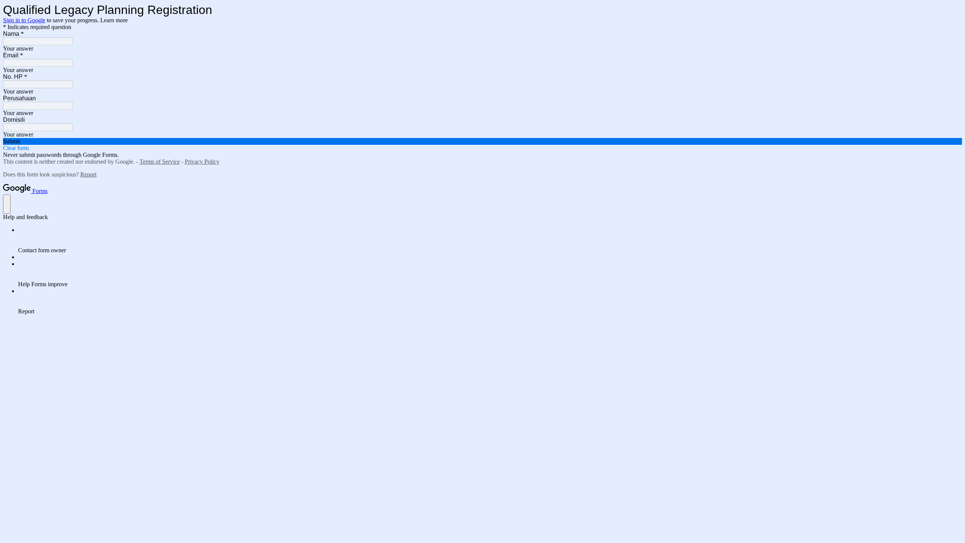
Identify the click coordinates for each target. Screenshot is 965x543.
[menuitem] (490, 240)
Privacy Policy (202, 161)
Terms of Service (159, 161)
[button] (482, 141)
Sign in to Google (24, 20)
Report (88, 174)
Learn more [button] (114, 20)
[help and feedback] (7, 204)
